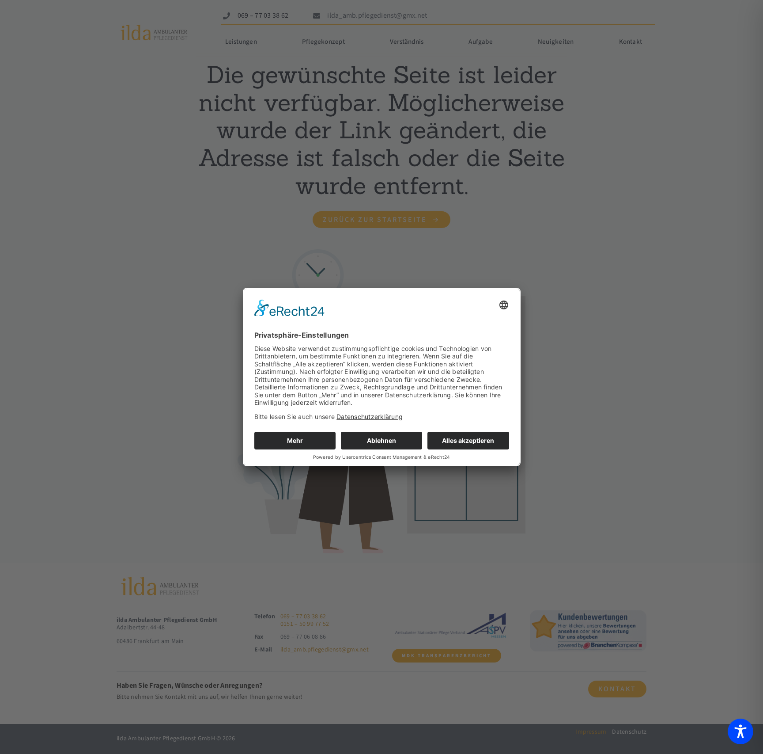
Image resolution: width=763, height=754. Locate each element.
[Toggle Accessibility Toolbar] (740, 731)
